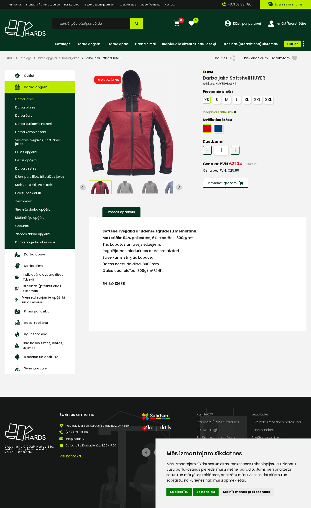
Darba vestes (25, 168)
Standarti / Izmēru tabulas (43, 4)
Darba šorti (24, 115)
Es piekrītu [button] (179, 492)
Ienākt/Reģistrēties (291, 23)
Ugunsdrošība (35, 334)
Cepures (22, 226)
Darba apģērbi (89, 44)
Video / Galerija (150, 4)
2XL (257, 99)
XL (247, 99)
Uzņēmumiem (263, 429)
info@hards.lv (75, 439)
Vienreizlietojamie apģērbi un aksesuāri (43, 299)
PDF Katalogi (72, 4)
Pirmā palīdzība (37, 311)
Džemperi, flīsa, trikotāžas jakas (39, 176)
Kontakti (170, 4)
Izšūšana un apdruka (41, 357)
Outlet (292, 44)
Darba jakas (70, 58)
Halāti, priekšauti (28, 193)
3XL (268, 99)
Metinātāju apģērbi (30, 217)
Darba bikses (25, 107)
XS (206, 99)
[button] (100, 187)
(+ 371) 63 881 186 (77, 432)
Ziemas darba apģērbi (32, 234)
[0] (176, 24)
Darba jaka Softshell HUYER (103, 58)
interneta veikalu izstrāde (26, 450)
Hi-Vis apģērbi (26, 152)
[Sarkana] (207, 128)
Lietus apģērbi (26, 160)
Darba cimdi (145, 44)
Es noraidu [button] (206, 492)
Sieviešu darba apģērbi (33, 209)
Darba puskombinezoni (33, 123)
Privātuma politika (266, 437)
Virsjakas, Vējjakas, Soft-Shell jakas (37, 142)
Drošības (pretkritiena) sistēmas (250, 44)
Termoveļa (24, 201)
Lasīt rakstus (128, 4)
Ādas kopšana (36, 322)
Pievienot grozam (222, 183)
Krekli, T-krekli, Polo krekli (34, 185)
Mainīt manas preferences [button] (246, 492)
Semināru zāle (35, 368)
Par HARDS (15, 4)
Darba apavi (118, 44)
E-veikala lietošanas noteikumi (276, 422)
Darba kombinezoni (30, 132)
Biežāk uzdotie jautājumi (99, 4)
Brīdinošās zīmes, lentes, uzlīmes (43, 345)
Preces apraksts (121, 212)
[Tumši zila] (218, 128)
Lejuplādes (260, 414)
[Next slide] (179, 187)
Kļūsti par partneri (247, 23)
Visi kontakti (70, 456)
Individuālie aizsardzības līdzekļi (189, 44)
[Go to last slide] (83, 187)
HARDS (9, 58)
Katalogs (62, 44)
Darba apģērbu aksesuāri (35, 242)
